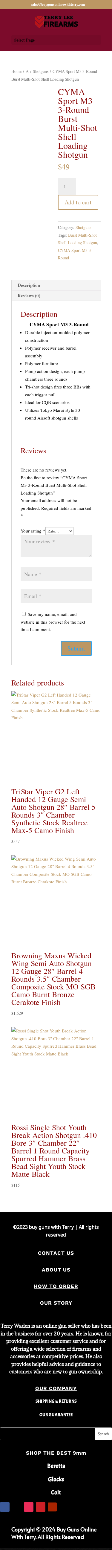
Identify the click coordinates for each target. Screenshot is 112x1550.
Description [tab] (29, 285)
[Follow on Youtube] (52, 1506)
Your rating (33, 531)
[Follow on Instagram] (28, 1507)
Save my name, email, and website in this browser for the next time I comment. (53, 621)
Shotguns (40, 71)
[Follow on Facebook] (5, 1507)
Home (16, 71)
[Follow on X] (17, 1507)
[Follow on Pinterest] (40, 1507)
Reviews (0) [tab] (29, 295)
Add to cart (78, 202)
